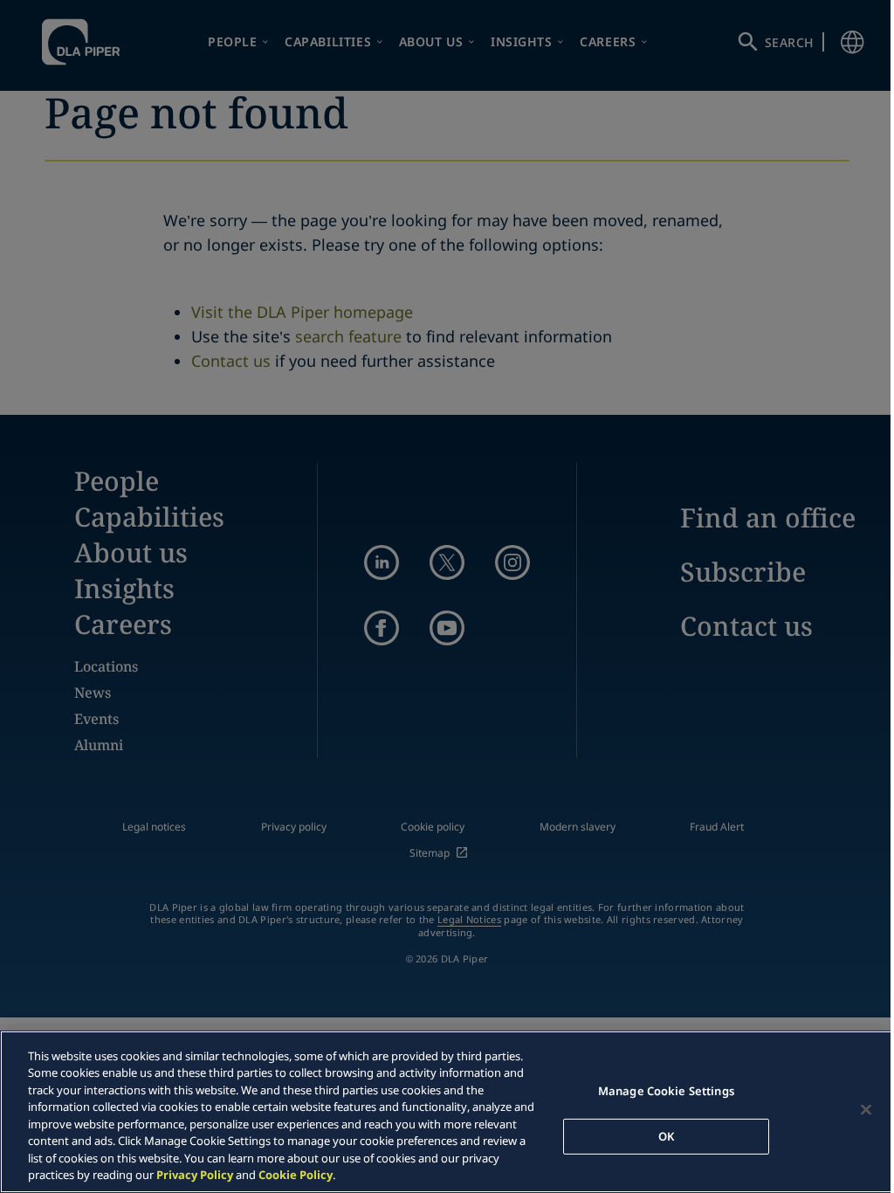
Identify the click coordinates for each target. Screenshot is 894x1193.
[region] (447, 1112)
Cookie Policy (295, 1175)
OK (666, 1135)
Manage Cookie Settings (666, 1091)
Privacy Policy (194, 1175)
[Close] (866, 1109)
